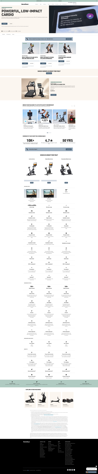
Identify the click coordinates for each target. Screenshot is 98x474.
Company (41, 443)
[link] (25, 4)
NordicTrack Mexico (42, 454)
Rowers (49, 4)
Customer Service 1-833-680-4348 (52, 445)
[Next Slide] (96, 1)
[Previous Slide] (1, 1)
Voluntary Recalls (50, 450)
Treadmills (36, 4)
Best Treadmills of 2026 (68, 444)
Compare (13, 34)
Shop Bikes (3, 34)
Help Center (49, 443)
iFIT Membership (64, 4)
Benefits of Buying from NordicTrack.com (70, 443)
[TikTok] (74, 470)
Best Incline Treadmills (68, 448)
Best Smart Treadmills (67, 454)
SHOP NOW (4, 23)
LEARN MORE (31, 63)
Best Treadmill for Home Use (68, 450)
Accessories (56, 4)
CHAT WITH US (69, 149)
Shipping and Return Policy (51, 448)
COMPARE (11, 23)
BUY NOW (32, 182)
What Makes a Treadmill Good (68, 455)
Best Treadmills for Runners (68, 445)
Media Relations (42, 444)
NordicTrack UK (42, 455)
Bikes (40, 4)
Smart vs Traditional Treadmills (69, 449)
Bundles (53, 4)
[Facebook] (68, 470)
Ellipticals (44, 4)
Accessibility (41, 448)
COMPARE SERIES (49, 73)
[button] (74, 4)
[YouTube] (72, 470)
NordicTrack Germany (42, 453)
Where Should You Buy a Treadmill (69, 461)
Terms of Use (41, 445)
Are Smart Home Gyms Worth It (69, 460)
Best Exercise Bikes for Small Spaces (69, 464)
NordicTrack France (42, 450)
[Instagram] (70, 470)
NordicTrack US (42, 449)
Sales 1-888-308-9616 (51, 444)
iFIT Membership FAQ (50, 449)
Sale (60, 4)
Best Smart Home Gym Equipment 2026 (70, 459)
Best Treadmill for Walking (68, 453)
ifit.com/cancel (55, 421)
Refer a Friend (59, 450)
